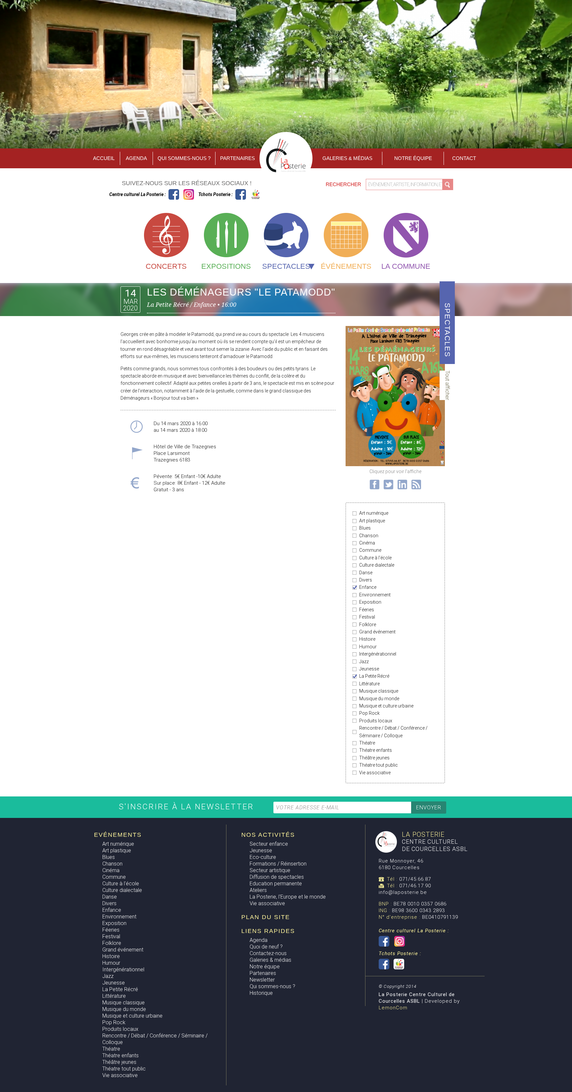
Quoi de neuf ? (266, 947)
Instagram (188, 194)
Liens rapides (268, 931)
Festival (367, 617)
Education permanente (276, 883)
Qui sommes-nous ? (184, 158)
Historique (261, 993)
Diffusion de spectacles (277, 877)
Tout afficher (447, 385)
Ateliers (258, 890)
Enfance (367, 587)
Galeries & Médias (347, 158)
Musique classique (378, 691)
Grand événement (377, 631)
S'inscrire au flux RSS (416, 484)
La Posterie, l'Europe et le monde (288, 897)
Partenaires (237, 158)
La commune (405, 266)
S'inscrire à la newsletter (188, 806)
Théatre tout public (378, 765)
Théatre (367, 743)
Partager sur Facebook (374, 484)
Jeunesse (369, 668)
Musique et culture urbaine (386, 705)
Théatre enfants (375, 750)
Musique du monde (379, 698)
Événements (346, 266)
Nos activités (268, 834)
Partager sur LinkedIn (402, 484)
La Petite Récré (374, 676)
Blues (365, 528)
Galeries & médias (270, 960)
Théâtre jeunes (374, 757)
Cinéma (367, 543)
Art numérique (373, 513)
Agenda (136, 158)
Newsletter (262, 980)
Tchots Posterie (248, 194)
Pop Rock (369, 713)
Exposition (370, 602)
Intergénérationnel (377, 654)
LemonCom (393, 1008)
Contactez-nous (268, 953)
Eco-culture (263, 857)
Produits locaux (375, 720)
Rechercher (344, 184)
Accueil (104, 158)
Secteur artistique (270, 870)
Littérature (369, 683)
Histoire (367, 639)
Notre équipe (413, 158)
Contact (464, 158)
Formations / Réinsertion (278, 864)
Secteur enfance (269, 844)
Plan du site (265, 917)
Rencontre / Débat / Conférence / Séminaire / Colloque (393, 731)
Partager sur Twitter (388, 484)
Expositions (226, 266)
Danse (365, 572)
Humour (368, 646)
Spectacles (286, 266)
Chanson (368, 535)
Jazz (364, 661)
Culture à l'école (375, 557)
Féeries (366, 609)
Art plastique (372, 520)
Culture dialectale (376, 565)
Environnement (375, 594)
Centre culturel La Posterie (173, 194)
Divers (365, 580)
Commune (370, 550)
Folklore (367, 624)
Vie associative (375, 772)
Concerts (166, 266)
